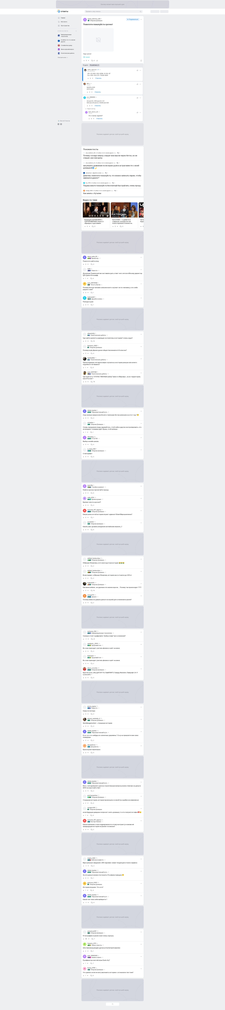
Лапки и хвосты (97, 945)
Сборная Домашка (96, 20)
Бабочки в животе (97, 860)
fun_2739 (88, 183)
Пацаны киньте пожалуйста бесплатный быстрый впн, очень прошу (112, 186)
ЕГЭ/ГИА (95, 438)
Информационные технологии (102, 633)
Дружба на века (97, 173)
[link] (96, 215)
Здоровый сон (96, 645)
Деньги (94, 597)
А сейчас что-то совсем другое (105, 153)
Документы (94, 747)
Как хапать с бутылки (92, 193)
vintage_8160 (89, 190)
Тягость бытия (95, 285)
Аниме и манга (96, 957)
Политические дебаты (98, 335)
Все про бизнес (96, 822)
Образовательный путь (99, 412)
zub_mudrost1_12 (90, 163)
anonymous (89, 173)
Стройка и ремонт (98, 487)
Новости (94, 270)
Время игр (95, 258)
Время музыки (96, 499)
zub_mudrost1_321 (90, 153)
